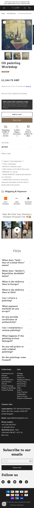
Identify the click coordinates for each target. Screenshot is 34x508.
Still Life (4, 384)
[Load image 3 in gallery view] (25, 56)
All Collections (11, 13)
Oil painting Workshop (24, 13)
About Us (20, 375)
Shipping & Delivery (23, 379)
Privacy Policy (22, 382)
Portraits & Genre (7, 379)
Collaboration (21, 394)
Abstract (4, 375)
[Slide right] (32, 56)
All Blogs (20, 373)
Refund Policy (21, 384)
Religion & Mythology (9, 388)
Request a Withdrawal (24, 398)
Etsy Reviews (6, 203)
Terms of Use (21, 386)
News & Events (22, 396)
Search (19, 390)
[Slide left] (2, 56)
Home (3, 13)
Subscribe (17, 468)
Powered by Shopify (24, 502)
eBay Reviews (17, 203)
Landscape (5, 377)
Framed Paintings (7, 390)
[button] (4, 8)
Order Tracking (22, 392)
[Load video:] (17, 230)
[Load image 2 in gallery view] (17, 56)
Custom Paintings (7, 386)
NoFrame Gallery (13, 502)
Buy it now (17, 120)
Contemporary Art (7, 373)
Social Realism (7, 382)
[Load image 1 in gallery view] (8, 56)
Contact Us (21, 377)
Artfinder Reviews (28, 203)
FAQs (19, 388)
